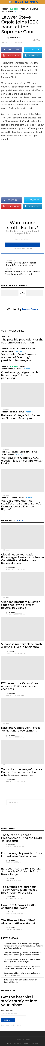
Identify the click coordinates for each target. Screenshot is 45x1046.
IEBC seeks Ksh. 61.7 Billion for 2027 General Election (20, 981)
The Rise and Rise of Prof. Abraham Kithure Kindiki (18, 922)
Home (9, 1043)
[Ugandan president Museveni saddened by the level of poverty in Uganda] (22, 584)
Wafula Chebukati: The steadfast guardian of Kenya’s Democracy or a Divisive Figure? (21, 505)
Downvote (34, 293)
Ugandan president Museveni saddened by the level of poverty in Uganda (21, 604)
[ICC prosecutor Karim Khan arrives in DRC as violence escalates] (22, 668)
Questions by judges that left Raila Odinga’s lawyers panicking (21, 375)
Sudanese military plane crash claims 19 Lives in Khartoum (21, 645)
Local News (7, 351)
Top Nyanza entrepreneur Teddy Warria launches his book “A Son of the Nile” (19, 889)
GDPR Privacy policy (31, 1043)
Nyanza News (8, 454)
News (21, 412)
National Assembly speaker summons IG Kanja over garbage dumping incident (23, 953)
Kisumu (15, 452)
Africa (5, 349)
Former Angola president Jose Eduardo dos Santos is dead (21, 855)
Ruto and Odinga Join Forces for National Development (20, 417)
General (6, 336)
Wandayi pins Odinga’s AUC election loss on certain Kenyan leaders (22, 460)
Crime (12, 349)
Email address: (7, 1010)
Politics (18, 351)
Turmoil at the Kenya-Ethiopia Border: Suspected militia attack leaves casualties (21, 772)
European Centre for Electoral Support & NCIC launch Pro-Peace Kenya (21, 871)
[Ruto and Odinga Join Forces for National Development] (22, 395)
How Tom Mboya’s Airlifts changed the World (18, 906)
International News (26, 349)
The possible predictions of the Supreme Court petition (22, 341)
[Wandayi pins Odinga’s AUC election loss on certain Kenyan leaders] (22, 435)
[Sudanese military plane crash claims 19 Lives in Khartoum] (22, 629)
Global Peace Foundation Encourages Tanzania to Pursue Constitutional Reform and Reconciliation (22, 559)
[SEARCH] (43, 2)
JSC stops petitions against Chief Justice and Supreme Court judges (22, 960)
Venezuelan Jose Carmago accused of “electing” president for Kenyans (19, 357)
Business (14, 366)
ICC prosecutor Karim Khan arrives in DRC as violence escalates (19, 686)
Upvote (9, 293)
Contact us (17, 1043)
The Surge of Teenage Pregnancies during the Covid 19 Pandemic (21, 837)
